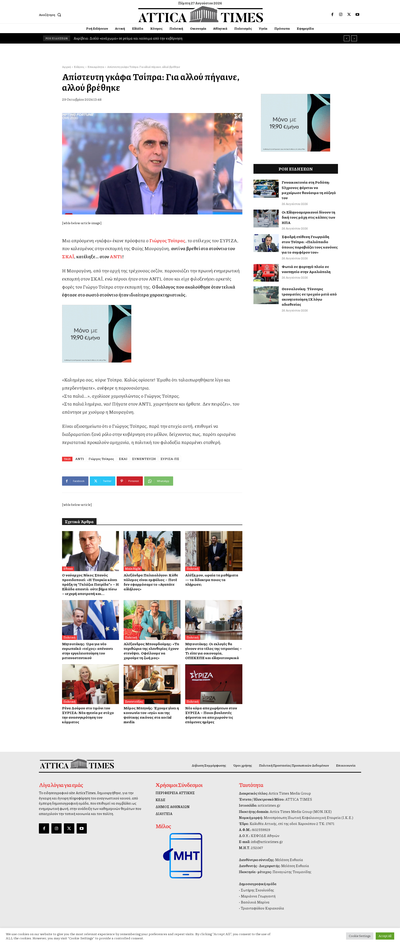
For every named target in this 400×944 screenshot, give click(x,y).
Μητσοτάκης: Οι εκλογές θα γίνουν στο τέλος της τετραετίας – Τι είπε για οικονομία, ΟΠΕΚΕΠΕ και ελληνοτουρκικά (213, 650)
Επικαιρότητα (96, 67)
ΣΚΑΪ (68, 256)
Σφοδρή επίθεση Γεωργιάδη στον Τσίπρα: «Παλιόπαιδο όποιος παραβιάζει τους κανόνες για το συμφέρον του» (310, 244)
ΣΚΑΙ (123, 458)
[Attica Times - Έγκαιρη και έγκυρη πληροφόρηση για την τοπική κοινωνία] (200, 14)
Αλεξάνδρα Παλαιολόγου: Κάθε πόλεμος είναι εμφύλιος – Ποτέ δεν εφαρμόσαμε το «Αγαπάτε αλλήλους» (151, 582)
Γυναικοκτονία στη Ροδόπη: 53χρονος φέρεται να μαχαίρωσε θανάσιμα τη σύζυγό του (309, 189)
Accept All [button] (384, 936)
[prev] (347, 38)
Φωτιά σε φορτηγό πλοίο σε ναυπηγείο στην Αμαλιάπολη (306, 269)
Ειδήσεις (79, 67)
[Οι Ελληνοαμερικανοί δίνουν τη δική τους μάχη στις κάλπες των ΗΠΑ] (266, 218)
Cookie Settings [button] (360, 936)
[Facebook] (332, 14)
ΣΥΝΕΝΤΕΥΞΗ (144, 458)
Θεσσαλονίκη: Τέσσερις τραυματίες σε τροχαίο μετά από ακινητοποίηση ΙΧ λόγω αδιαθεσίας (309, 296)
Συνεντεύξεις (134, 701)
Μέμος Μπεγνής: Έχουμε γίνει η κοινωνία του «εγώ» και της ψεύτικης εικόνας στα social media (151, 714)
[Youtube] (357, 14)
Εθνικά (68, 568)
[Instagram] (340, 14)
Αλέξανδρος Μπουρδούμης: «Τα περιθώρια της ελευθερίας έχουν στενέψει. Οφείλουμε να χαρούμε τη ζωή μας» (151, 650)
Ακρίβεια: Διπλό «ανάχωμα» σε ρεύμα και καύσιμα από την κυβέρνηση (128, 38)
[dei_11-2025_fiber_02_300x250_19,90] (152, 334)
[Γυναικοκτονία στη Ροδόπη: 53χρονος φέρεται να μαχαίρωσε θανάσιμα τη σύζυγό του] (266, 189)
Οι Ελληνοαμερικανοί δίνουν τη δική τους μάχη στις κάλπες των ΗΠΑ (308, 217)
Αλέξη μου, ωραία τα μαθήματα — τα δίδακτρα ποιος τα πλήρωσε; (211, 579)
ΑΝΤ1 (116, 256)
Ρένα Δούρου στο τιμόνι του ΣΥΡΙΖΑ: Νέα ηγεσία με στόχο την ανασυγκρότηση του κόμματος (88, 714)
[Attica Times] (77, 763)
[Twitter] (349, 14)
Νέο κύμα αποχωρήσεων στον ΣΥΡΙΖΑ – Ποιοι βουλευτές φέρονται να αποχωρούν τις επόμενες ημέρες (211, 714)
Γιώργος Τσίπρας (101, 458)
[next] (354, 38)
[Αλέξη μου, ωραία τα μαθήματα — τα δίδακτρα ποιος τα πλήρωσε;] (213, 551)
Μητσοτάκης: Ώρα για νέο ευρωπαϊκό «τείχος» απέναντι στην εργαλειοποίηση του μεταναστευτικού (87, 650)
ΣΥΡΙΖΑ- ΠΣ (169, 458)
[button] (51, 14)
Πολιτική (193, 568)
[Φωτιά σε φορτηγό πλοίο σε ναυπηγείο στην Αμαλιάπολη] (266, 273)
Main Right (133, 568)
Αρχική (66, 67)
